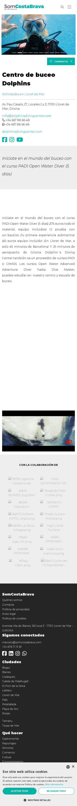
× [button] (73, 766)
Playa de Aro (10, 709)
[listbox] (68, 767)
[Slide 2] (25, 53)
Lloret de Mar (11, 695)
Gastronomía (10, 738)
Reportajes (9, 743)
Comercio (8, 752)
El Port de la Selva (13, 686)
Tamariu (7, 721)
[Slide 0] (14, 53)
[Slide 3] (30, 53)
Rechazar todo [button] (56, 791)
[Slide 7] (52, 53)
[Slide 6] (46, 53)
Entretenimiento (12, 761)
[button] (70, 7)
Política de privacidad (15, 609)
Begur (6, 667)
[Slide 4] (36, 53)
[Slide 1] (20, 53)
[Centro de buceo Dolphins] (38, 34)
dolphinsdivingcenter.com (22, 131)
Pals (4, 699)
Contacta (8, 604)
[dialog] (38, 784)
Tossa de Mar (10, 725)
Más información (54, 784)
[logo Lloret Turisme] (53, 527)
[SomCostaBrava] (24, 7)
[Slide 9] (63, 53)
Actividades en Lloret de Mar (23, 94)
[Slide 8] (57, 53)
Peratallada (9, 704)
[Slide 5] (41, 53)
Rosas (6, 713)
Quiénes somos (12, 600)
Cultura (6, 757)
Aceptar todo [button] (19, 791)
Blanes (6, 672)
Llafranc (7, 690)
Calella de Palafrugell (15, 681)
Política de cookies (14, 618)
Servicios (7, 747)
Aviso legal (9, 613)
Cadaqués (8, 676)
